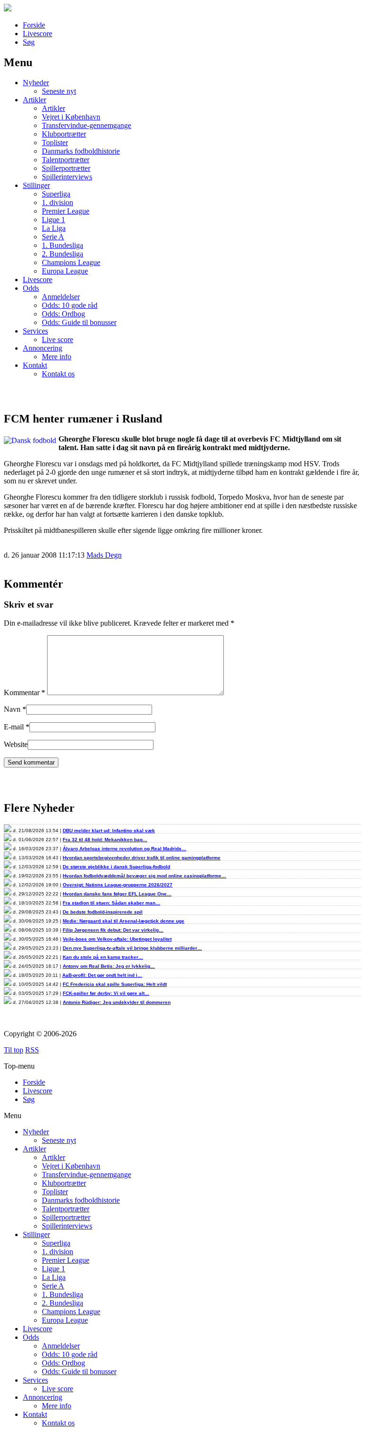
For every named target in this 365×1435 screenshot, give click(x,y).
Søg (29, 42)
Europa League (65, 271)
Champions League (71, 262)
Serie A (53, 237)
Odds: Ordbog (63, 314)
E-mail (14, 727)
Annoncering (42, 348)
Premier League (65, 211)
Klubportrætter (64, 134)
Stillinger (36, 185)
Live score (57, 339)
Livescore (37, 33)
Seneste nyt (59, 91)
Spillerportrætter (66, 168)
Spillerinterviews (67, 177)
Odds (31, 288)
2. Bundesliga (62, 254)
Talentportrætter (65, 160)
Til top (13, 1050)
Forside (34, 25)
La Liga (54, 228)
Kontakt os (58, 374)
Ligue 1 (53, 220)
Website (16, 744)
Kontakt (35, 365)
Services (35, 331)
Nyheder (36, 83)
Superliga (56, 194)
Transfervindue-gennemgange (86, 125)
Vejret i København (71, 117)
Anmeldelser (61, 297)
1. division (57, 202)
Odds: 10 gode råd (69, 305)
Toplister (55, 142)
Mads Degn (104, 555)
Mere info (56, 357)
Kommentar (24, 692)
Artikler (34, 100)
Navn (12, 709)
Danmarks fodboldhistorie (81, 151)
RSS (32, 1050)
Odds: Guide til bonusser (79, 322)
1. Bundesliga (62, 245)
